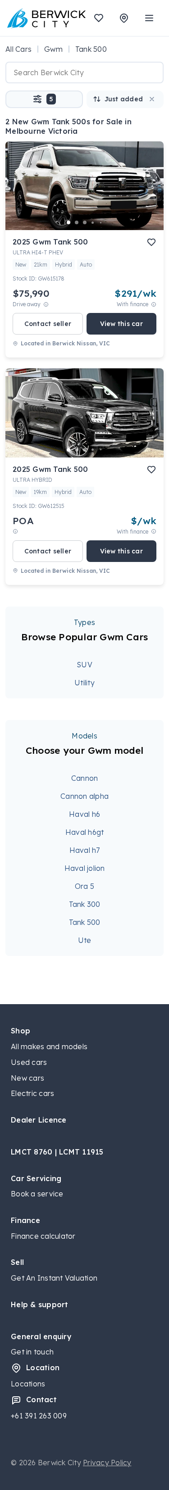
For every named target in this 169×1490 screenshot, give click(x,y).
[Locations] (124, 18)
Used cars (29, 1062)
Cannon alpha (84, 796)
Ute (84, 940)
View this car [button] (121, 324)
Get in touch (32, 1351)
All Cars (18, 49)
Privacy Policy (107, 1462)
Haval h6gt (84, 832)
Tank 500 (84, 922)
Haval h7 (84, 850)
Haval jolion (84, 868)
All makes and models (49, 1046)
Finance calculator (43, 1236)
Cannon (84, 778)
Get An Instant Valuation (54, 1277)
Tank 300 (84, 904)
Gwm (53, 49)
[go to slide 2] (76, 222)
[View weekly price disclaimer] (153, 304)
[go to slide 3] (84, 222)
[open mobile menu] (149, 18)
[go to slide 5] (101, 222)
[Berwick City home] (46, 18)
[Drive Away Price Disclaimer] (46, 304)
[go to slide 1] (68, 222)
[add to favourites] (151, 242)
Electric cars (32, 1093)
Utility (84, 682)
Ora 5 (84, 886)
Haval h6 (84, 814)
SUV (84, 664)
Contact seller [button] (48, 324)
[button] (44, 99)
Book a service (37, 1193)
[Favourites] (98, 18)
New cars (27, 1077)
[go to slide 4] (93, 222)
